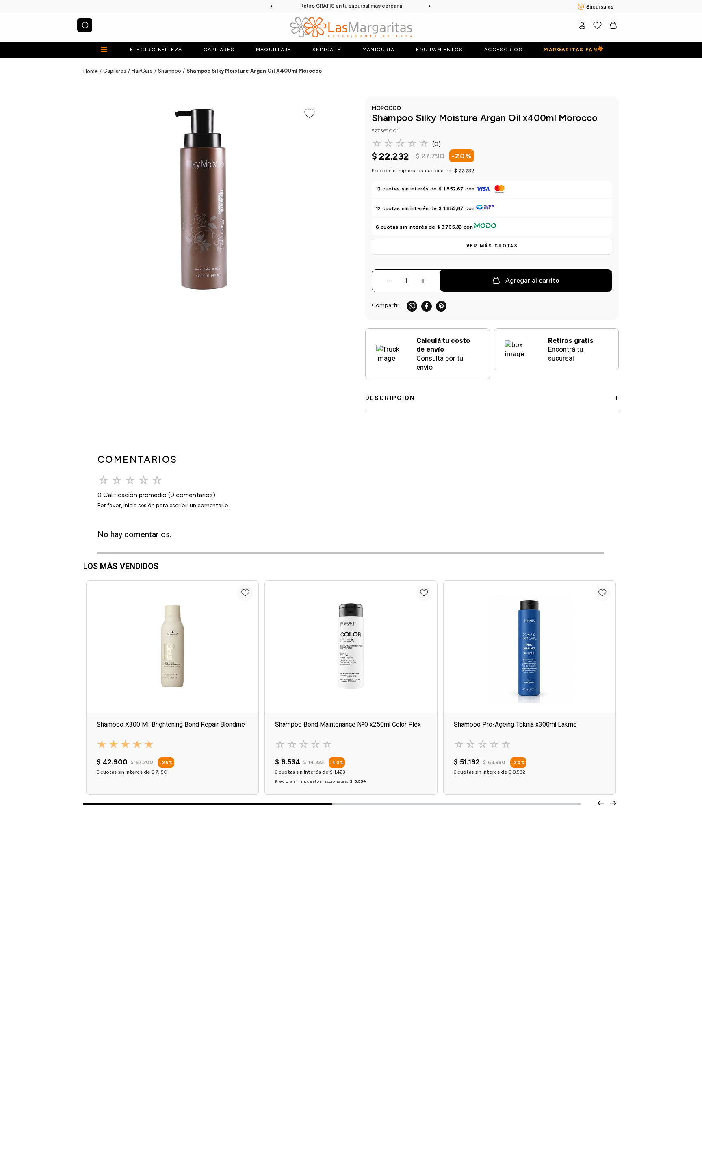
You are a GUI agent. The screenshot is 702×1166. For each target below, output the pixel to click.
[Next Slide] (429, 6)
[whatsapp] (411, 306)
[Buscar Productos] (85, 25)
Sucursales (599, 7)
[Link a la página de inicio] (93, 71)
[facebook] (426, 306)
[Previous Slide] (273, 6)
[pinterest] (441, 306)
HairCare (142, 71)
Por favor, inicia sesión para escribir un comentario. (164, 505)
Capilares (114, 71)
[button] (492, 246)
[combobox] (84, 25)
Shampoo (169, 71)
